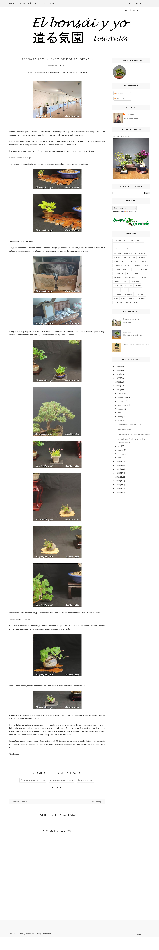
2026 (117, 366)
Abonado (139, 241)
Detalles (124, 261)
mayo (120, 420)
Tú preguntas (118, 302)
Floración (144, 269)
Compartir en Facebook (34, 780)
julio (119, 412)
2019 (117, 461)
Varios (128, 302)
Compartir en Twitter (63, 780)
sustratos (137, 302)
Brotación (117, 253)
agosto (121, 409)
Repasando (139, 294)
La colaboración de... (131, 277)
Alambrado (118, 245)
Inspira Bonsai (137, 273)
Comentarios (121, 98)
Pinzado (116, 290)
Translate (132, 211)
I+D (128, 273)
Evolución (126, 269)
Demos (116, 261)
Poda (132, 290)
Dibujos (133, 261)
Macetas (116, 282)
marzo (120, 450)
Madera (125, 282)
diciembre (122, 393)
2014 (117, 480)
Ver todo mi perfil (130, 118)
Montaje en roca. (124, 429)
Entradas (119, 93)
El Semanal (143, 261)
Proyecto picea (142, 290)
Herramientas (118, 273)
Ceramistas (128, 253)
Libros (144, 277)
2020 (117, 389)
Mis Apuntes (118, 286)
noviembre (122, 397)
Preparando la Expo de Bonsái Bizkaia (133, 434)
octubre (121, 401)
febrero (121, 454)
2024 (117, 374)
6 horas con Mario (120, 241)
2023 (117, 378)
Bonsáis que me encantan (132, 249)
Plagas (125, 290)
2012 (117, 488)
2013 (117, 484)
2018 (117, 465)
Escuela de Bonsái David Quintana (136, 265)
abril (120, 446)
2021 (117, 385)
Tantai (123, 298)
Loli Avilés (130, 114)
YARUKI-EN (24, 3)
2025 (117, 370)
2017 (117, 469)
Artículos (117, 249)
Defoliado (142, 257)
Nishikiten (128, 286)
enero (120, 457)
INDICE (12, 3)
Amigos (127, 245)
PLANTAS (37, 3)
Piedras (138, 286)
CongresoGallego (129, 257)
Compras (117, 257)
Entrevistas (118, 265)
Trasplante (132, 298)
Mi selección (136, 282)
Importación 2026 (120, 136)
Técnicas (142, 298)
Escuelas (117, 269)
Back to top (142, 934)
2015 (117, 477)
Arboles (136, 245)
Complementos (140, 253)
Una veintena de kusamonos (129, 424)
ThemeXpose (30, 933)
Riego (116, 298)
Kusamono (117, 277)
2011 (117, 492)
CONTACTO (49, 3)
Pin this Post (87, 780)
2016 (117, 473)
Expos (135, 269)
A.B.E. (131, 241)
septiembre (123, 405)
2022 (117, 382)
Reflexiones (128, 294)
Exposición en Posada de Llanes (136, 344)
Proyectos (117, 294)
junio (120, 416)
